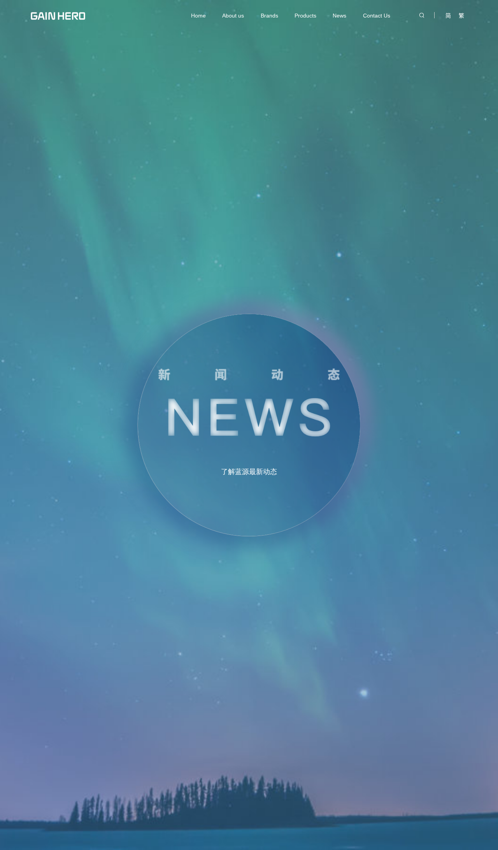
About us (233, 15)
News (339, 15)
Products (305, 15)
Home (198, 15)
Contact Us (376, 15)
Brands (269, 15)
